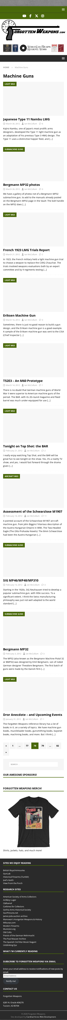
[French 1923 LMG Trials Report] (33, 229)
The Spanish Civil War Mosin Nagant (19, 941)
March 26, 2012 (13, 189)
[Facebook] (30, 16)
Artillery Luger (9, 900)
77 (27, 745)
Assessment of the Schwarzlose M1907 (32, 511)
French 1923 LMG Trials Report (26, 250)
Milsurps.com (9, 922)
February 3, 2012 (13, 653)
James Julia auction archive (15, 916)
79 (42, 745)
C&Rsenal (7, 903)
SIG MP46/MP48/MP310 (20, 580)
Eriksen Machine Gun (19, 315)
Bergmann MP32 (15, 649)
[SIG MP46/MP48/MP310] (33, 560)
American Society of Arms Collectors (19, 896)
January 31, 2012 (13, 719)
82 (57, 745)
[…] (51, 138)
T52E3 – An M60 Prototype (23, 381)
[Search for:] (33, 764)
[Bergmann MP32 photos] (33, 164)
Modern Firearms (11, 925)
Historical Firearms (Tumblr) (16, 876)
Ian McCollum (30, 123)
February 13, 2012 (14, 584)
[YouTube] (24, 16)
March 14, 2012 (13, 385)
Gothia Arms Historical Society (17, 909)
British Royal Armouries (14, 870)
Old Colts (7, 932)
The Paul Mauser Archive (14, 938)
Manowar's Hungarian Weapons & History (22, 919)
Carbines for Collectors (13, 906)
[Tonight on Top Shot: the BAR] (33, 426)
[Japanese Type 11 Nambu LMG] (33, 99)
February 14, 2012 (14, 515)
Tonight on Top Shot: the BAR (25, 446)
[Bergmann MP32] (33, 629)
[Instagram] (42, 16)
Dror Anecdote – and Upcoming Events (32, 715)
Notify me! (11, 981)
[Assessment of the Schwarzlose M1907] (33, 491)
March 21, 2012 (13, 254)
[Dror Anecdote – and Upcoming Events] (33, 694)
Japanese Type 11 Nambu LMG (26, 119)
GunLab (6, 873)
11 (45, 515)
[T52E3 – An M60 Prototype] (33, 360)
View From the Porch (12, 883)
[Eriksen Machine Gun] (33, 295)
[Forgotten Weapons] (33, 39)
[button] (62, 9)
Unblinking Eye (10, 945)
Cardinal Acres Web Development (41, 1017)
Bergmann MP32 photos (21, 185)
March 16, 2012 (13, 319)
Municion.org (9, 929)
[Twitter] (36, 16)
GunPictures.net (10, 912)
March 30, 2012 (13, 123)
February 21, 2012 (14, 450)
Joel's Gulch (8, 880)
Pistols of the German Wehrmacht (18, 935)
